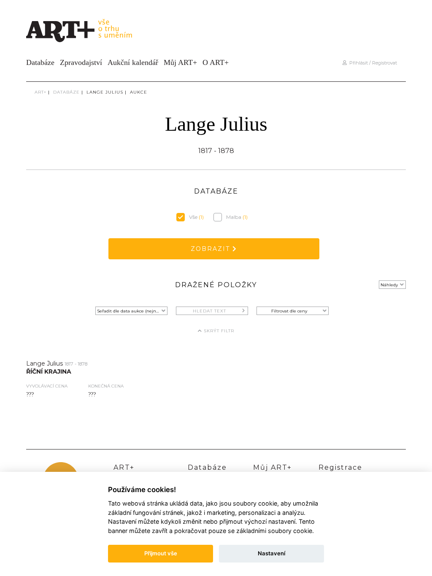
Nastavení (271, 553)
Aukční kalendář (133, 62)
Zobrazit (211, 249)
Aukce (138, 92)
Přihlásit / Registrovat (372, 63)
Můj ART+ (180, 62)
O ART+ (215, 62)
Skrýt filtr (218, 331)
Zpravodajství (81, 62)
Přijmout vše (160, 553)
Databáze (40, 62)
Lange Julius (104, 92)
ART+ (40, 92)
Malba (237, 217)
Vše (196, 217)
